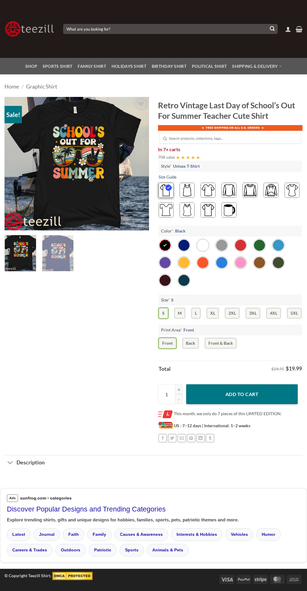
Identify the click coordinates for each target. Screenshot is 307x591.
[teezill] (29, 29)
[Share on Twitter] (172, 438)
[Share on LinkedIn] (200, 438)
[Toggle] (10, 463)
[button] (288, 29)
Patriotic (102, 550)
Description (30, 462)
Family (99, 534)
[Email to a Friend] (181, 438)
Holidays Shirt (129, 66)
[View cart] (299, 29)
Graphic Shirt (41, 86)
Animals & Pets (167, 550)
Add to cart (241, 394)
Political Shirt (209, 66)
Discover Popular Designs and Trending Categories (86, 509)
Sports (132, 550)
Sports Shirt (57, 66)
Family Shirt (92, 66)
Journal (47, 534)
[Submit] (272, 29)
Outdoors (70, 550)
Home (11, 86)
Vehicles (239, 534)
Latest (18, 534)
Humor (268, 534)
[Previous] (15, 163)
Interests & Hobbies (197, 534)
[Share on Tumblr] (210, 438)
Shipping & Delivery (255, 66)
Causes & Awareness (141, 534)
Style (180, 166)
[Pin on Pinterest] (191, 438)
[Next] (138, 163)
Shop (31, 66)
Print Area (177, 329)
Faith (73, 534)
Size (167, 299)
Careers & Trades (29, 550)
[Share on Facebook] (162, 438)
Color (173, 230)
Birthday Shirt (169, 66)
